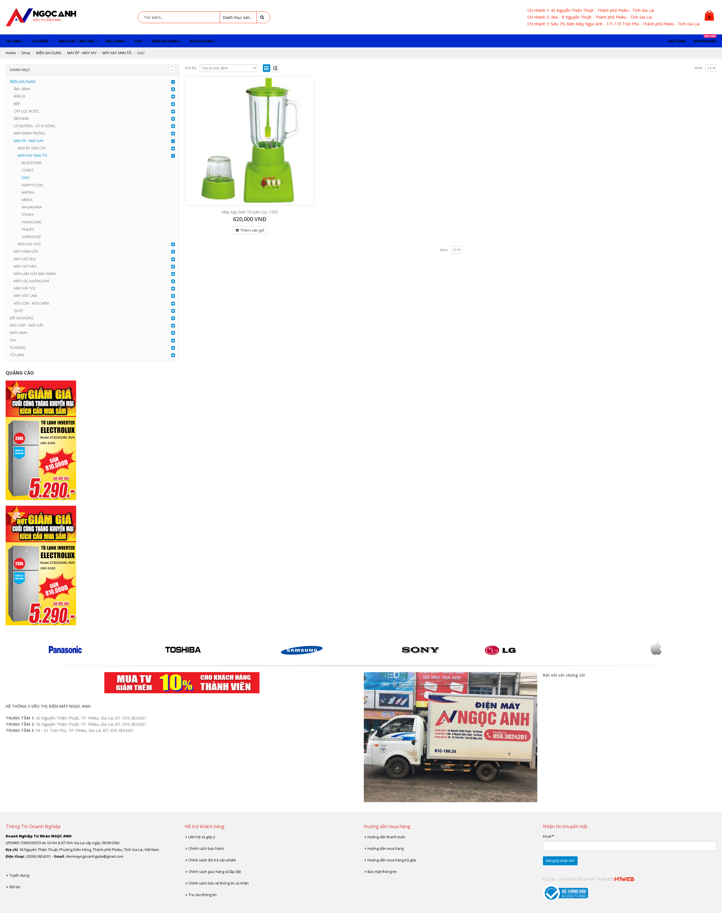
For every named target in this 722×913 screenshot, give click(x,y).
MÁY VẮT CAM (25, 295)
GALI (25, 177)
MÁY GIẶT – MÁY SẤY (76, 41)
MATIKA (28, 192)
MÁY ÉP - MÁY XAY (29, 140)
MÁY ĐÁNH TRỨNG (29, 133)
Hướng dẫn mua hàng (385, 848)
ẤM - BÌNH (22, 88)
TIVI (138, 41)
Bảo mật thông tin (382, 871)
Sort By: (191, 67)
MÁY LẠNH (114, 41)
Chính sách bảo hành (206, 848)
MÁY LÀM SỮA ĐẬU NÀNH (35, 273)
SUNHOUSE (31, 236)
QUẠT (18, 310)
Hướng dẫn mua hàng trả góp (391, 860)
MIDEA (27, 199)
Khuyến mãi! (705, 38)
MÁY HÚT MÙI (25, 266)
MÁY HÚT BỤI (25, 258)
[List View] (275, 68)
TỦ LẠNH (13, 41)
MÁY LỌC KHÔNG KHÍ (31, 280)
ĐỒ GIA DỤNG (201, 41)
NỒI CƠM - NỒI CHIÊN (31, 303)
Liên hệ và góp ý (201, 837)
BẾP (17, 103)
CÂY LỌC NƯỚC (26, 111)
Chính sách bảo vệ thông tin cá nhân (218, 883)
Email (548, 836)
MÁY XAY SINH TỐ (32, 155)
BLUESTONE (32, 162)
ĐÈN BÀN (21, 118)
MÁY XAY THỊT (29, 244)
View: (698, 67)
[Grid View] (266, 68)
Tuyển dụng (19, 875)
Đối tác (15, 887)
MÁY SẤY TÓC (25, 288)
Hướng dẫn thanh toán (386, 837)
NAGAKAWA (32, 207)
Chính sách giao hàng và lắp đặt (214, 871)
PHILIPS (28, 229)
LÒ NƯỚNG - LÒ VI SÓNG (34, 125)
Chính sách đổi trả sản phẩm (212, 860)
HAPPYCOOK (32, 185)
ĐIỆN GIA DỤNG (165, 41)
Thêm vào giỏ (252, 230)
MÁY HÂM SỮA (26, 251)
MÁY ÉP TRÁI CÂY (32, 148)
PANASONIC (32, 222)
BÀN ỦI (19, 96)
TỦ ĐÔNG (40, 41)
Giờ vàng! (677, 41)
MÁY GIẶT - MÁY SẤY (26, 325)
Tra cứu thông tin (202, 894)
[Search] (263, 17)
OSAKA (28, 214)
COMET (28, 170)
